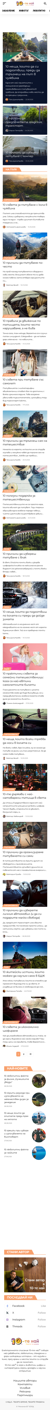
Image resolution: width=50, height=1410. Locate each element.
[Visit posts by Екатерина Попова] (4, 991)
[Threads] (25, 1326)
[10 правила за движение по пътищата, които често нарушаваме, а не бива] (25, 304)
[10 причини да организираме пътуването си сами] (25, 835)
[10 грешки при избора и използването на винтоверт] (39, 1135)
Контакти (25, 1384)
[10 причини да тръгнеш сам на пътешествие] (25, 424)
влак (6, 549)
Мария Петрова (16, 130)
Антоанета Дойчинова (16, 227)
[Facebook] (25, 1306)
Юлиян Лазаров (12, 1046)
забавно (8, 491)
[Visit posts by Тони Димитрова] (7, 99)
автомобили (11, 200)
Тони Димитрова (16, 99)
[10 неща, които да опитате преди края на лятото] (39, 1118)
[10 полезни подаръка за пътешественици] (25, 478)
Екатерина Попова (14, 991)
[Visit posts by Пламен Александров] (4, 703)
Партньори (25, 1395)
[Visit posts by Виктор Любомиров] (4, 816)
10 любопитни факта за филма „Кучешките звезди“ (16, 1079)
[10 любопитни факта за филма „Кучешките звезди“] (39, 1081)
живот (7, 436)
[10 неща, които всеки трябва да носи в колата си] (25, 722)
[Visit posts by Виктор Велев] (4, 285)
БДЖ (6, 967)
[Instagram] (25, 1320)
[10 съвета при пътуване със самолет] (25, 362)
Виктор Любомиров (14, 816)
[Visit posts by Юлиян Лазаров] (4, 1046)
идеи (6, 669)
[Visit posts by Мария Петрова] (7, 130)
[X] (25, 1313)
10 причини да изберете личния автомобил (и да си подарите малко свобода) (22, 914)
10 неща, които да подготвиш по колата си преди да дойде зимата (25, 615)
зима (7, 607)
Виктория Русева (13, 874)
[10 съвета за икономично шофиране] (25, 1010)
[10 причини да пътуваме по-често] (25, 246)
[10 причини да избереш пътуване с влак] (25, 537)
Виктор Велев (12, 285)
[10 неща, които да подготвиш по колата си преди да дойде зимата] (25, 595)
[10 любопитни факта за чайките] (39, 1153)
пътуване (9, 258)
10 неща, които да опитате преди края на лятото (16, 1116)
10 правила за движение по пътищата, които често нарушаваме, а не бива (22, 324)
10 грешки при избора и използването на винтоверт (16, 1133)
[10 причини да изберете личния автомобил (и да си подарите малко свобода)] (25, 893)
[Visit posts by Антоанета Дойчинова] (4, 227)
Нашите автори (25, 1380)
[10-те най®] (25, 3)
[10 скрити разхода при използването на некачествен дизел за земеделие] (39, 1100)
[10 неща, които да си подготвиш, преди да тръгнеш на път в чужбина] (25, 47)
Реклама (25, 1391)
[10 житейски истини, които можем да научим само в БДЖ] (25, 955)
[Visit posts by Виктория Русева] (4, 874)
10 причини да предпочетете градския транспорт (24, 122)
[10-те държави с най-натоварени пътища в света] (25, 777)
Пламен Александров (14, 703)
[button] (5, 3)
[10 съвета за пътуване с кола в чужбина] (25, 188)
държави (9, 789)
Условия (25, 1388)
